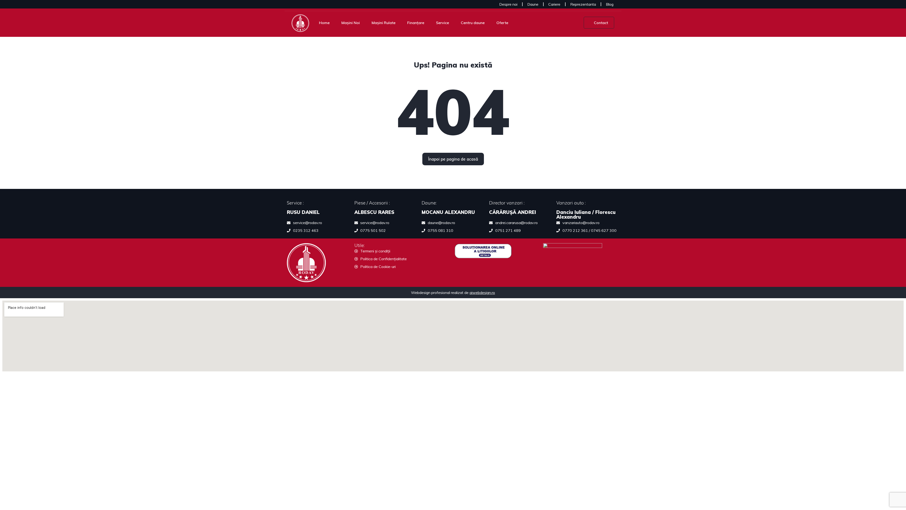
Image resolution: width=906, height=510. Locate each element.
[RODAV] (300, 22)
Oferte (502, 22)
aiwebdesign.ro (482, 292)
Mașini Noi (350, 22)
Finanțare (415, 22)
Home (324, 22)
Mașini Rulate (383, 22)
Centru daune (473, 22)
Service (442, 22)
